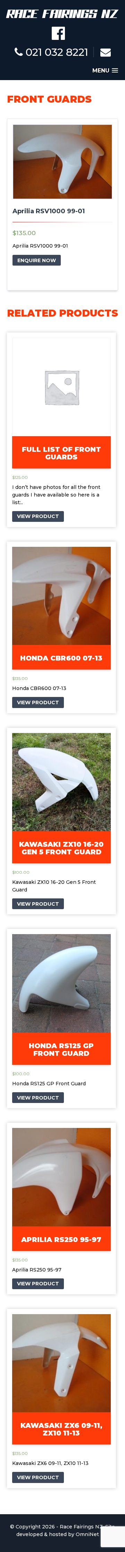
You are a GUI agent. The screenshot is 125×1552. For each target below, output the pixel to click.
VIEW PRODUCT (38, 516)
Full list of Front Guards (61, 453)
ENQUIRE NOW (36, 260)
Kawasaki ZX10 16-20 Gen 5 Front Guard (61, 848)
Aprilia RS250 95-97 (61, 1239)
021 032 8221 (55, 52)
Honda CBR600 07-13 (61, 658)
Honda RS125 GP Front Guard (61, 1049)
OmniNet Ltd (92, 1534)
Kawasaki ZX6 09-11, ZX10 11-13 (61, 1429)
